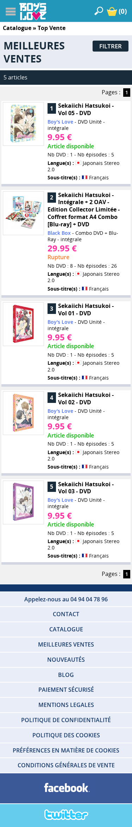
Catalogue (17, 28)
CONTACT (66, 614)
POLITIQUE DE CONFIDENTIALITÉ (66, 720)
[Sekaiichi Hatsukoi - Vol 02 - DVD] (23, 413)
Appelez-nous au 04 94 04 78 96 (66, 599)
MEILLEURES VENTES (66, 644)
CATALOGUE (66, 629)
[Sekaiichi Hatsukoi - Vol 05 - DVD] (23, 124)
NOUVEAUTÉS (66, 660)
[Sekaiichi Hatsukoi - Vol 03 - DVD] (23, 502)
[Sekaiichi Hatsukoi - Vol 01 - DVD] (23, 324)
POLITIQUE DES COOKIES (66, 735)
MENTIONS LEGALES (66, 705)
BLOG (66, 675)
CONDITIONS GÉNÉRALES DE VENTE (66, 765)
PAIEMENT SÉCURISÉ (66, 690)
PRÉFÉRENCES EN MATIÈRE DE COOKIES (66, 750)
